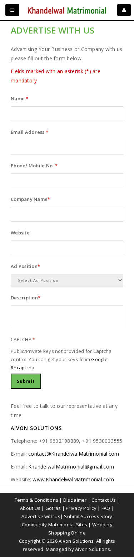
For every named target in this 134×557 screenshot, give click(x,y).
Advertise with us (40, 516)
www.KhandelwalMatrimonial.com (73, 479)
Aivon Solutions (92, 549)
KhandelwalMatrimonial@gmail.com (71, 466)
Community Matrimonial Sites (54, 524)
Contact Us (103, 500)
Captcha (23, 339)
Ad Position (25, 266)
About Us (30, 508)
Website (20, 232)
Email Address (29, 132)
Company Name (30, 199)
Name (20, 98)
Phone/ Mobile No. (34, 165)
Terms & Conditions (37, 500)
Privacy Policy (81, 508)
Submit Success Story (88, 516)
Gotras (53, 508)
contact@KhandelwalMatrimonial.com (73, 453)
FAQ (105, 508)
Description (25, 297)
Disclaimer (75, 500)
